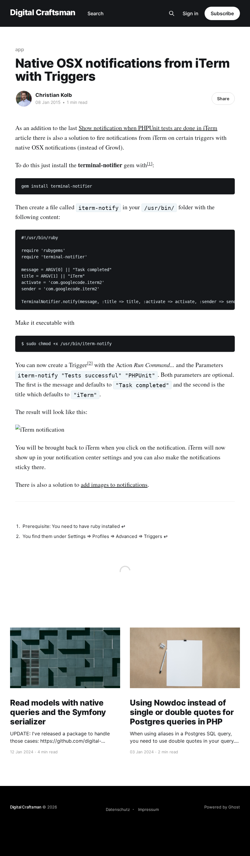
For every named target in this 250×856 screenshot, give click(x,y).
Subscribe (222, 13)
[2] (90, 363)
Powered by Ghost (222, 807)
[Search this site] (172, 13)
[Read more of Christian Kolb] (23, 98)
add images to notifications (114, 484)
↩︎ (123, 526)
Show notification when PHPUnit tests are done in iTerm (148, 128)
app (19, 49)
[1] (149, 163)
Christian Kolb (53, 95)
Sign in (190, 13)
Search (96, 13)
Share (223, 98)
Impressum (148, 809)
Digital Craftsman (42, 12)
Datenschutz (118, 809)
